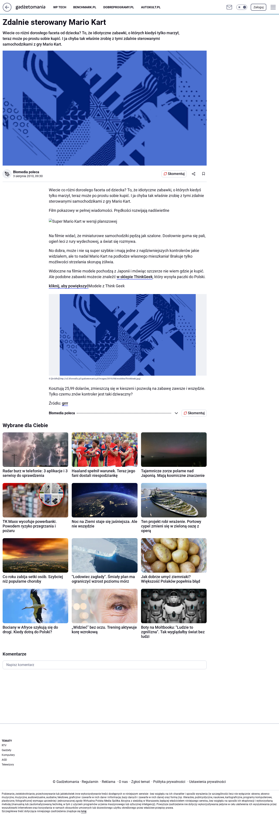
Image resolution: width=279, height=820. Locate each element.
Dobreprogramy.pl (118, 7)
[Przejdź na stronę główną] (7, 10)
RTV (4, 745)
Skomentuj (176, 174)
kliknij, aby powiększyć (68, 286)
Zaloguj (258, 7)
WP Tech (59, 7)
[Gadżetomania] (34, 7)
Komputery (8, 755)
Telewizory (8, 764)
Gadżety (6, 750)
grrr (65, 403)
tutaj (83, 811)
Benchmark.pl (84, 7)
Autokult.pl (151, 7)
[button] (241, 7)
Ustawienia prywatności (206, 782)
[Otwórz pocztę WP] (229, 7)
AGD (4, 759)
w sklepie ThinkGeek (135, 276)
